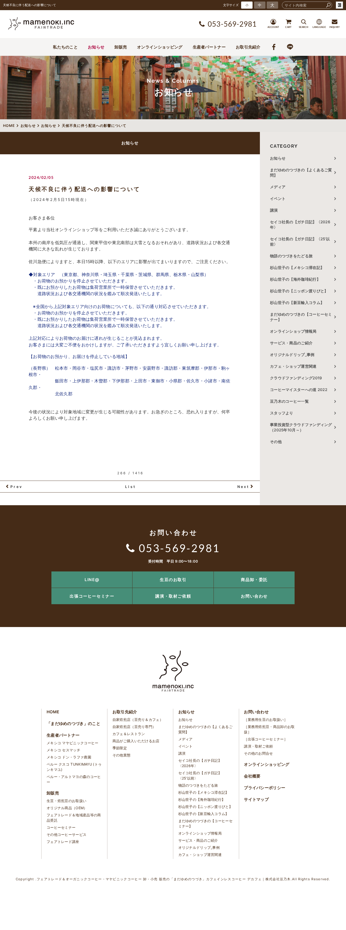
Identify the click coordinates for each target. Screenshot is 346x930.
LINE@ (92, 579)
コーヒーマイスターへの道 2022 (298, 389)
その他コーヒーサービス (66, 834)
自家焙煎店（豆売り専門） (134, 726)
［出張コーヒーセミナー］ (265, 739)
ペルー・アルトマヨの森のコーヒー (74, 779)
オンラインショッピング (159, 46)
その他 (277, 441)
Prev (16, 486)
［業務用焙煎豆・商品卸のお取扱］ (269, 729)
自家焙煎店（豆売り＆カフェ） (137, 719)
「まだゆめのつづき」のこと (73, 723)
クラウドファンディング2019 (296, 378)
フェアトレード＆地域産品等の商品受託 (74, 817)
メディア (277, 186)
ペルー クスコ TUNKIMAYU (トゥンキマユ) (74, 767)
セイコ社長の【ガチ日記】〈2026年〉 (300, 224)
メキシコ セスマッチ (63, 750)
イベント (277, 198)
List (130, 486)
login (339, 5)
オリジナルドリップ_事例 (292, 354)
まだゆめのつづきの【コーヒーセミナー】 (301, 317)
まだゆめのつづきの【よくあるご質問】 (301, 172)
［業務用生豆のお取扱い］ (265, 719)
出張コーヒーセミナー (92, 596)
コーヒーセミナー (61, 827)
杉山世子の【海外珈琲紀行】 (295, 279)
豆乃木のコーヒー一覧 (289, 401)
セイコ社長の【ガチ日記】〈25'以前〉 (300, 241)
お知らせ (96, 46)
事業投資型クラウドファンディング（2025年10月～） (301, 427)
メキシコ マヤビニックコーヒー (73, 743)
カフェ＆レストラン (128, 734)
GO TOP (331, 573)
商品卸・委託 (254, 579)
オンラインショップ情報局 (293, 331)
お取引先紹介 (248, 46)
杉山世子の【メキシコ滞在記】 (297, 267)
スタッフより (281, 413)
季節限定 (119, 748)
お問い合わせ (254, 596)
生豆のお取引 (173, 579)
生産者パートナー (209, 46)
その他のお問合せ (258, 753)
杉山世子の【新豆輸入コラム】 (297, 302)
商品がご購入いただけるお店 (136, 741)
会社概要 (252, 776)
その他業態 (121, 755)
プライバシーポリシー (264, 787)
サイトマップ (256, 799)
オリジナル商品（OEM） (67, 808)
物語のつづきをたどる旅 (291, 255)
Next (243, 486)
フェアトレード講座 (63, 841)
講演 (274, 210)
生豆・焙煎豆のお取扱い (66, 801)
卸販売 (120, 46)
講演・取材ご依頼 (173, 596)
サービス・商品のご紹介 (291, 343)
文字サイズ (231, 5)
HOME (53, 711)
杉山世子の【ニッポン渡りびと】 (299, 291)
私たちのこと (65, 46)
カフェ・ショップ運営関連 (293, 366)
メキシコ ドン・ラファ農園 (69, 757)
